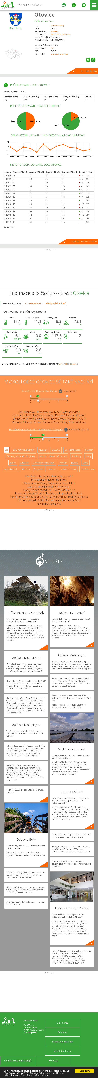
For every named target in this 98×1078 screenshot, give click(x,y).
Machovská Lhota (22, 419)
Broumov (54, 31)
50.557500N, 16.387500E (61, 34)
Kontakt (53, 1060)
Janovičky (48, 415)
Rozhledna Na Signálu (49, 503)
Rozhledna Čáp (70, 500)
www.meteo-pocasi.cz (68, 363)
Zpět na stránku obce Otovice (84, 241)
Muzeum (52, 469)
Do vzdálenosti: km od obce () (36, 429)
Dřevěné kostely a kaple (43, 462)
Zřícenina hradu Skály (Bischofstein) (39, 500)
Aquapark (43, 449)
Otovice (44, 14)
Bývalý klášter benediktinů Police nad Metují (48, 490)
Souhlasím (85, 1070)
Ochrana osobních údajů (17, 1060)
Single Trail (39, 469)
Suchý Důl (67, 422)
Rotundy (63, 462)
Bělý (20, 412)
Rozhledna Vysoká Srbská (29, 493)
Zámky (13, 462)
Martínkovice (41, 419)
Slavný (28, 422)
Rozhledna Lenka (78, 497)
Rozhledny (76, 456)
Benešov (30, 412)
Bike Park (25, 469)
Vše (6, 449)
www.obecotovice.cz (59, 54)
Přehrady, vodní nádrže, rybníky (21, 456)
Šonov (37, 422)
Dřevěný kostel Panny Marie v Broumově (48, 476)
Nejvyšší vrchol (10, 469)
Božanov (42, 412)
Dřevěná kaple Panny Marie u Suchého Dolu (48, 483)
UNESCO (56, 449)
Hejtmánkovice (69, 412)
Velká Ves (80, 422)
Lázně (85, 462)
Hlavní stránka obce (88, 71)
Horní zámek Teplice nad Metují (28, 497)
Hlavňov (35, 415)
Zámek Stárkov (57, 497)
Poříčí (81, 419)
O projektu (62, 1022)
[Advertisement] (49, 269)
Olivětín (71, 419)
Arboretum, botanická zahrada (53, 456)
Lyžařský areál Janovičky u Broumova (48, 486)
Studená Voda (51, 422)
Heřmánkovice (21, 415)
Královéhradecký (57, 25)
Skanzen (89, 449)
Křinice (80, 415)
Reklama (62, 1032)
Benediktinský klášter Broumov (48, 479)
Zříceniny (24, 462)
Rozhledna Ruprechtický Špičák (64, 493)
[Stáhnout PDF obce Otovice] (88, 60)
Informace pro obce (62, 1041)
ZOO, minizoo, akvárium (23, 449)
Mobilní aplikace (62, 1051)
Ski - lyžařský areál (73, 449)
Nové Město (58, 419)
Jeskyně (74, 462)
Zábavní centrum (68, 469)
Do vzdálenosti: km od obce (39, 391)
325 (52, 48)
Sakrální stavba (87, 469)
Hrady (88, 456)
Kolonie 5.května (64, 415)
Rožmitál (17, 422)
